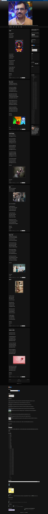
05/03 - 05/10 (34, 97)
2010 (33, 123)
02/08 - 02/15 (34, 106)
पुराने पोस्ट (28, 379)
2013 (9, 437)
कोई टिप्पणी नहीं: (17, 77)
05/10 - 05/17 (34, 96)
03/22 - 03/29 (34, 101)
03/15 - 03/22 (34, 102)
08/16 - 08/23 (11, 473)
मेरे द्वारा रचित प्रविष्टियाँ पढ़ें (20, 506)
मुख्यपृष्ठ (19, 379)
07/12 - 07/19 (34, 87)
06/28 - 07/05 (34, 89)
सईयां (32, 58)
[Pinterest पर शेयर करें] (24, 77)
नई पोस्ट (10, 379)
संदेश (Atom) (20, 383)
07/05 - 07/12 (34, 88)
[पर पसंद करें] (10, 506)
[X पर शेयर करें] (23, 77)
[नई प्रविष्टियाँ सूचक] (15, 506)
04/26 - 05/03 (34, 98)
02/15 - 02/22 (34, 105)
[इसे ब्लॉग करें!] (22, 77)
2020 (9, 442)
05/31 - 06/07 (34, 93)
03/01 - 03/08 (34, 103)
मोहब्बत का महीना (12, 330)
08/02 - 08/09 (34, 84)
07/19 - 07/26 (34, 86)
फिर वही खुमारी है (9, 415)
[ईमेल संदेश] (20, 77)
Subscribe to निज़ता (10, 499)
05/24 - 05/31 (34, 94)
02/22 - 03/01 (34, 104)
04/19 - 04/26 (34, 99)
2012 (33, 121)
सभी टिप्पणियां (33, 50)
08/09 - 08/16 (34, 83)
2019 (9, 441)
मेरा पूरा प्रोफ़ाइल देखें (34, 134)
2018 (9, 440)
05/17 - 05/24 (34, 95)
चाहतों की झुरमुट (11, 133)
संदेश (33, 49)
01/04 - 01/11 (34, 108)
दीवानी (10, 279)
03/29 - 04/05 (34, 100)
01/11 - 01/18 (34, 107)
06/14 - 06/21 (34, 91)
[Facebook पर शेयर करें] (24, 129)
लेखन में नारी (11, 234)
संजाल (12, 417)
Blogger (24, 512)
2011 (33, 122)
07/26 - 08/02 (34, 85)
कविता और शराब (9, 413)
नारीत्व (10, 30)
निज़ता (10, 427)
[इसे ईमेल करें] (21, 77)
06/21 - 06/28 (34, 90)
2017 (9, 439)
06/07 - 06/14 (34, 92)
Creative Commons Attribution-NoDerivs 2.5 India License (35, 36)
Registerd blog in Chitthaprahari (35, 30)
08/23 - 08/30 (11, 474)
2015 (9, 438)
